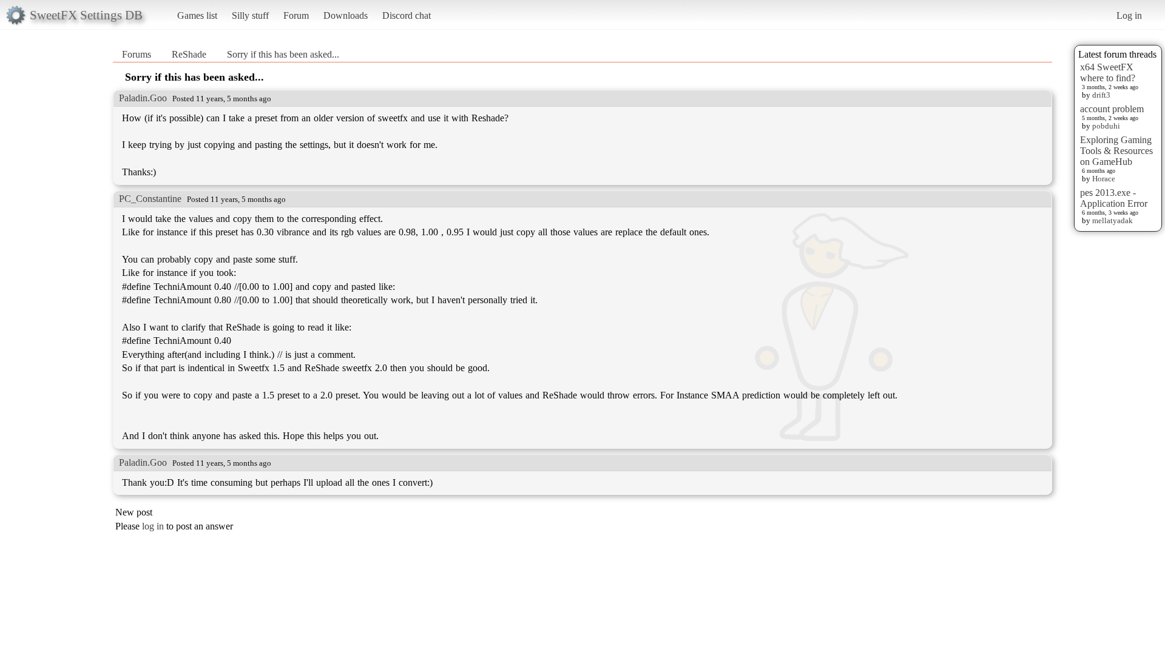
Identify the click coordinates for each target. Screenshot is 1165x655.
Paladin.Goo (143, 98)
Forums (136, 54)
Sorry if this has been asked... (283, 54)
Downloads (345, 15)
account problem (1112, 109)
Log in (1129, 15)
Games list (197, 15)
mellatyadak (1112, 220)
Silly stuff (250, 15)
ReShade (189, 54)
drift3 (1101, 94)
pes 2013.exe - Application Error (1113, 198)
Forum (296, 15)
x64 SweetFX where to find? (1107, 72)
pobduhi (1106, 125)
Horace (1103, 178)
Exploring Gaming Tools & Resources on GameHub (1116, 151)
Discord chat (406, 15)
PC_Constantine (150, 198)
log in (153, 526)
